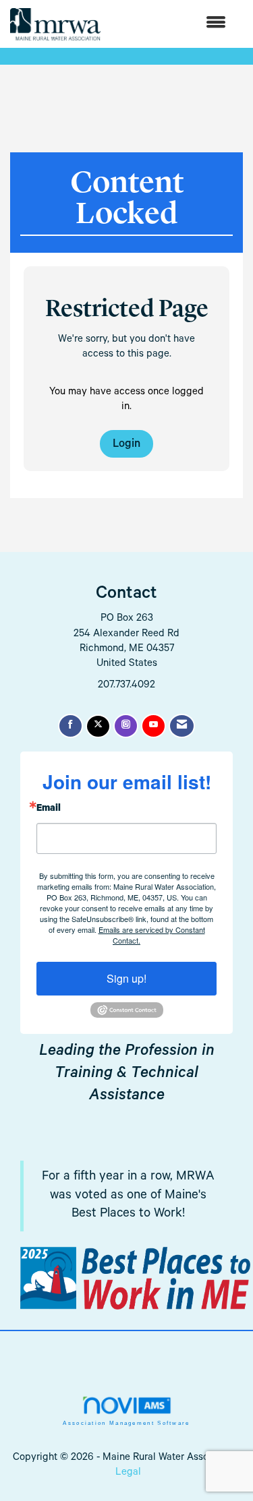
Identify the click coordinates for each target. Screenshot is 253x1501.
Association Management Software (126, 1423)
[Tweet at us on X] (98, 726)
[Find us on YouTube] (153, 726)
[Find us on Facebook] (70, 726)
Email (48, 809)
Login (126, 445)
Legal (128, 1473)
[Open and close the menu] (170, 24)
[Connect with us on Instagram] (125, 726)
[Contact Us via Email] (182, 726)
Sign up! (126, 978)
